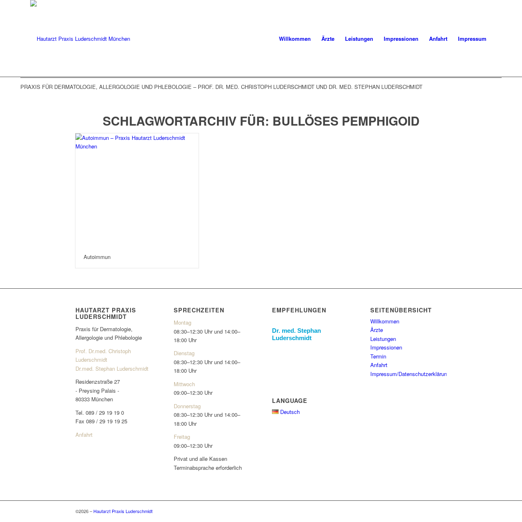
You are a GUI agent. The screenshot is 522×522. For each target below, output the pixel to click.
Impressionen (386, 347)
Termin (378, 356)
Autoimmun (97, 257)
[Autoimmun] (137, 189)
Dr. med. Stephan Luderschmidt (296, 334)
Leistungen (383, 339)
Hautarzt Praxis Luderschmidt (123, 511)
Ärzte (376, 330)
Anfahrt (84, 434)
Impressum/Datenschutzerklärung (410, 374)
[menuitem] (295, 38)
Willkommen (384, 321)
